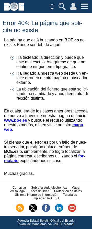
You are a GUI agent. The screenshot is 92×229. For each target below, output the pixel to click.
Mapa (75, 187)
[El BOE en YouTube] (72, 211)
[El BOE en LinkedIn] (59, 211)
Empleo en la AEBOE (46, 198)
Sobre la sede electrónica (49, 187)
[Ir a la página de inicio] (14, 9)
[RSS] (20, 211)
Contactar (19, 187)
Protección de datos (68, 191)
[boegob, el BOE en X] (33, 211)
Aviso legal (18, 191)
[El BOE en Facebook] (46, 211)
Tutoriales (70, 195)
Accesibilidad (40, 191)
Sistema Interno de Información (36, 195)
